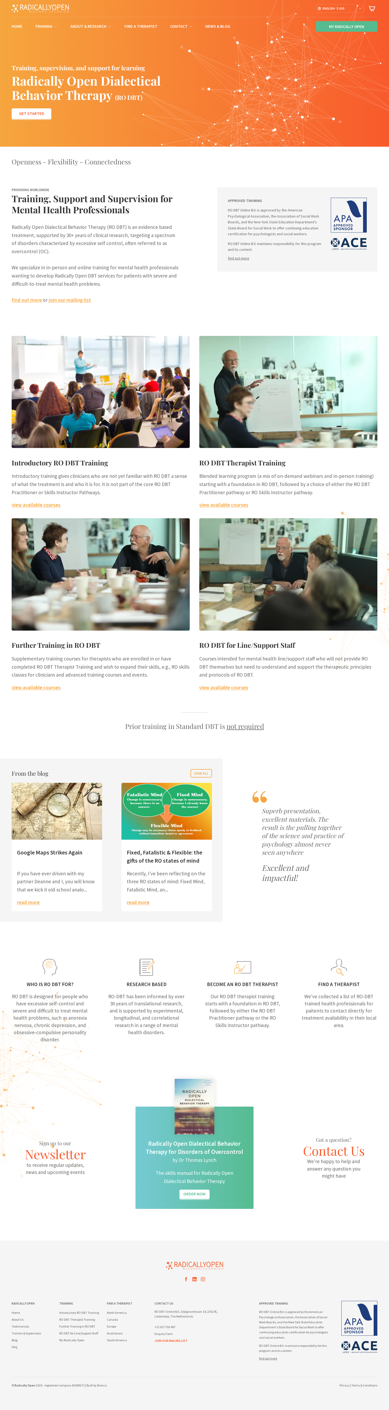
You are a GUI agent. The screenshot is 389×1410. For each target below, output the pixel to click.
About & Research (88, 26)
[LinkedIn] (194, 1280)
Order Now (194, 1193)
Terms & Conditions (364, 1385)
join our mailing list (70, 300)
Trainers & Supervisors (26, 1333)
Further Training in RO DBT (56, 644)
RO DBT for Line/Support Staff (247, 644)
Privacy (345, 1385)
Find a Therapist (140, 26)
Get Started (31, 113)
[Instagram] (203, 1280)
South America (117, 1340)
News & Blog (217, 26)
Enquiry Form (164, 1334)
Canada (112, 1319)
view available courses (36, 505)
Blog (14, 1340)
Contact (179, 26)
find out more (27, 300)
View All (201, 773)
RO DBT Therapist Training (242, 462)
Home (17, 26)
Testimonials (20, 1326)
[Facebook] (186, 1280)
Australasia (115, 1333)
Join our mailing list (171, 1341)
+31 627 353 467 (165, 1327)
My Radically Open (71, 1340)
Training (43, 26)
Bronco (102, 1385)
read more (28, 902)
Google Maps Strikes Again (50, 852)
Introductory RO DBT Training (60, 462)
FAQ (14, 1347)
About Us (18, 1319)
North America (117, 1313)
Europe (111, 1326)
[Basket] (372, 8)
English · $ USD (334, 8)
